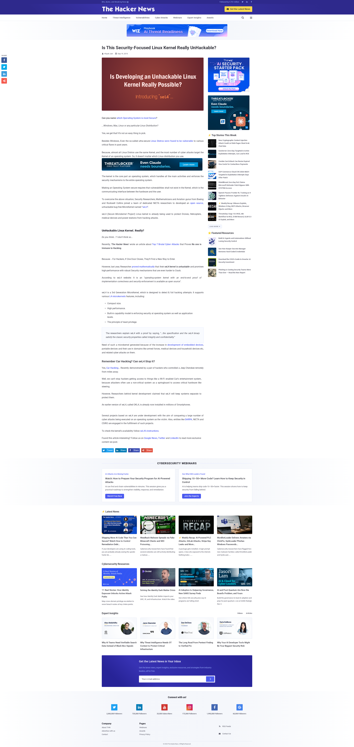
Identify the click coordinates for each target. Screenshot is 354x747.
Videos (240, 613)
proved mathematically (143, 266)
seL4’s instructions (149, 431)
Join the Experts (191, 496)
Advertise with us (108, 731)
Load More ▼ (214, 226)
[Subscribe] (210, 679)
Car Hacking (112, 368)
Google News (150, 438)
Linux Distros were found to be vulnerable (172, 141)
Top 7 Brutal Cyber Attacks (165, 244)
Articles (249, 613)
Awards (210, 18)
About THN (106, 727)
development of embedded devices (185, 345)
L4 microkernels (118, 296)
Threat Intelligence (121, 18)
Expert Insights (194, 18)
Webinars (177, 18)
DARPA (188, 419)
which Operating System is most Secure (136, 118)
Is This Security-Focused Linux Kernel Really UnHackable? (159, 47)
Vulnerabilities (143, 18)
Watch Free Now (114, 496)
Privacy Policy (144, 734)
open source (196, 203)
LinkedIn (174, 438)
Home (104, 18)
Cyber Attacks (161, 18)
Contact (105, 734)
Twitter (161, 438)
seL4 (145, 207)
